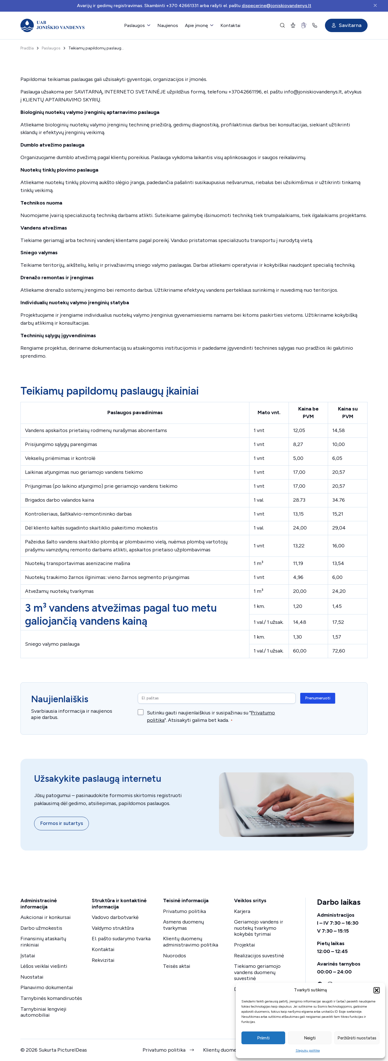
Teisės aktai (176, 966)
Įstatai (27, 955)
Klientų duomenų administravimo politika (190, 941)
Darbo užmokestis (41, 928)
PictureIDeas (72, 1050)
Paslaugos (134, 25)
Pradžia (27, 48)
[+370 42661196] (316, 25)
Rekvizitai (103, 960)
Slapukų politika (308, 1050)
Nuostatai (31, 977)
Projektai (244, 945)
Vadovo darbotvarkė (115, 917)
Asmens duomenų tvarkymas (183, 925)
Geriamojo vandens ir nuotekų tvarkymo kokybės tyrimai (258, 928)
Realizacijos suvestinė (259, 955)
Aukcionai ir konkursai (45, 917)
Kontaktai (230, 25)
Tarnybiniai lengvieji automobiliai (43, 1012)
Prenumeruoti (317, 698)
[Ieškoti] (282, 25)
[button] (376, 990)
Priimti (263, 1038)
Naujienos (167, 25)
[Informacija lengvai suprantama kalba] (293, 25)
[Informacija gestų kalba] (304, 25)
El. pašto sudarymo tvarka (121, 938)
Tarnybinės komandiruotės (51, 998)
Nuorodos (174, 955)
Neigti (310, 1038)
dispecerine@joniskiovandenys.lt (276, 5)
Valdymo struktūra (113, 928)
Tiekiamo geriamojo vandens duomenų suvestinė (257, 972)
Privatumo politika (184, 911)
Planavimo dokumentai (46, 987)
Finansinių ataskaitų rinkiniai (43, 941)
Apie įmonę (196, 25)
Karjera (242, 911)
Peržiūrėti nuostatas (356, 1038)
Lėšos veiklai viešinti (43, 966)
